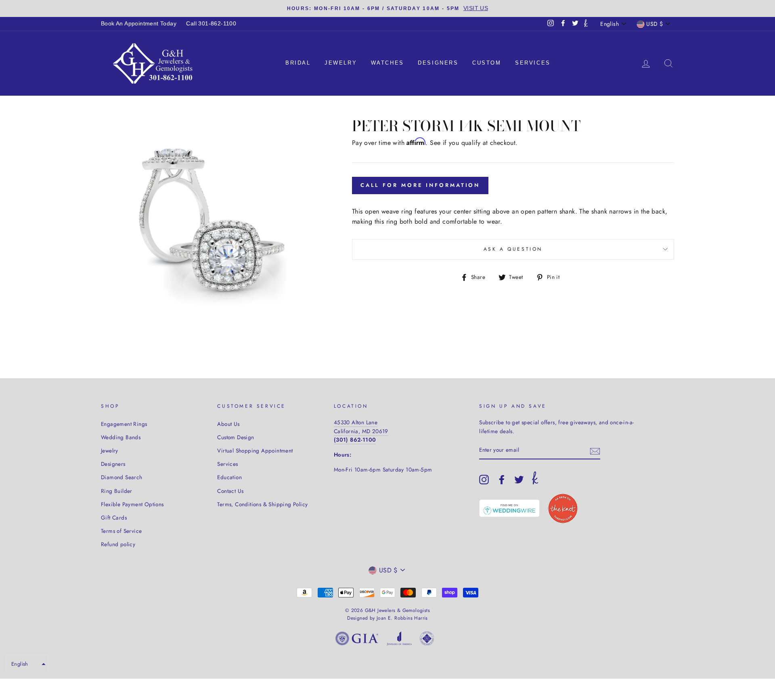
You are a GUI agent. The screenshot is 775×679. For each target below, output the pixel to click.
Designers (438, 63)
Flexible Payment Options (132, 504)
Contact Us (230, 491)
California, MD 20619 (361, 431)
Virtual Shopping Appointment (255, 450)
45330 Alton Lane (355, 422)
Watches (387, 63)
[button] (27, 664)
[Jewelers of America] (399, 640)
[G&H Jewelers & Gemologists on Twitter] (519, 479)
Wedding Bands (120, 437)
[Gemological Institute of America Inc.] (357, 640)
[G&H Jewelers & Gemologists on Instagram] (484, 479)
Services (533, 63)
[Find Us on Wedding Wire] (509, 508)
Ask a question (513, 249)
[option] (387, 8)
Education (229, 477)
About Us (228, 424)
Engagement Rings (124, 424)
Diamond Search (121, 477)
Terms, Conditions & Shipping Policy (262, 504)
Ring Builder (116, 491)
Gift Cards (114, 517)
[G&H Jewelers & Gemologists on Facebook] (502, 479)
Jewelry (341, 63)
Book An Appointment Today (138, 24)
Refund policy (118, 544)
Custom (486, 63)
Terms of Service (121, 531)
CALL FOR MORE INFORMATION (420, 185)
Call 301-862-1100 (211, 24)
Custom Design (235, 437)
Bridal (298, 63)
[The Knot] (586, 23)
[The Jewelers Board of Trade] (427, 640)
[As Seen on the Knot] (563, 508)
